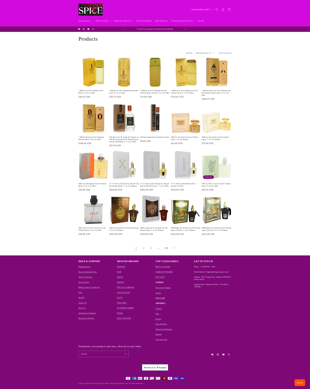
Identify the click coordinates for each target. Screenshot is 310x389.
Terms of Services (85, 277)
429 (166, 248)
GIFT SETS (160, 277)
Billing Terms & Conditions (89, 287)
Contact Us (82, 303)
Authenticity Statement (87, 313)
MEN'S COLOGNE (162, 267)
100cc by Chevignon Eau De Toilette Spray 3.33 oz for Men (92, 185)
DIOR (119, 272)
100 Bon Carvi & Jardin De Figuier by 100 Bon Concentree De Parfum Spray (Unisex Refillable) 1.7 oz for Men (124, 139)
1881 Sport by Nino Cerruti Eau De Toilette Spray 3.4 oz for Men (92, 229)
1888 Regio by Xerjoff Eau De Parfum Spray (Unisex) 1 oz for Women (185, 229)
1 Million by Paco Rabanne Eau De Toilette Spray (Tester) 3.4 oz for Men (154, 92)
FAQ (80, 292)
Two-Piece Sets (161, 340)
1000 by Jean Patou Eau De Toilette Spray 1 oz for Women (184, 138)
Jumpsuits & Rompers (163, 329)
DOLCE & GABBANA (125, 287)
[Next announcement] (185, 29)
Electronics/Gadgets (163, 288)
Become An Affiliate (86, 318)
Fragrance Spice (90, 383)
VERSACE (121, 267)
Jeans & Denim (161, 324)
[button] (85, 21)
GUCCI (120, 298)
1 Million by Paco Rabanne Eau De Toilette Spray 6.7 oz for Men (184, 92)
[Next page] (174, 248)
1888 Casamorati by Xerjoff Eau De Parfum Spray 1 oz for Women (154, 229)
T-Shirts (158, 309)
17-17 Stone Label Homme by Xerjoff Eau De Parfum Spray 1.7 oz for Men (154, 185)
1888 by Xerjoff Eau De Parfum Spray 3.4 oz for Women (124, 229)
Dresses (158, 319)
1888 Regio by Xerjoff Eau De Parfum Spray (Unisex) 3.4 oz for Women (216, 229)
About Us (82, 308)
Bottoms (158, 334)
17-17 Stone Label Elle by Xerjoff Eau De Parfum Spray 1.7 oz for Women (124, 185)
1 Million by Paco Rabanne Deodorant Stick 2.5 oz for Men (123, 92)
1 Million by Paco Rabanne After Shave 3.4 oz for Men (91, 92)
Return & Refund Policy (87, 272)
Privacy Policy (84, 282)
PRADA (120, 313)
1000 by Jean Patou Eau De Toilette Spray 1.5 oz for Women (215, 138)
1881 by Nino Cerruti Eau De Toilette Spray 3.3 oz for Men (216, 185)
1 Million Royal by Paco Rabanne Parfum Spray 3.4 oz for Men (91, 138)
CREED (120, 277)
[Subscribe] (125, 354)
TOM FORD (121, 303)
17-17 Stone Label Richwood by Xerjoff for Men (183, 185)
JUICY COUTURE (124, 318)
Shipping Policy (84, 267)
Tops (157, 314)
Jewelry (158, 293)
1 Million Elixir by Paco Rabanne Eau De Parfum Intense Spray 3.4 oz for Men (216, 93)
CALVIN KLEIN (123, 292)
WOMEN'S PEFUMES (164, 272)
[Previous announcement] (125, 29)
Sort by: (189, 53)
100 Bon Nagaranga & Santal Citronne (154, 137)
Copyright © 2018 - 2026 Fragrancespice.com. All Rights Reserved (119, 383)
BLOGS (81, 298)
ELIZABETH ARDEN (125, 308)
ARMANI (120, 282)
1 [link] (136, 247)
